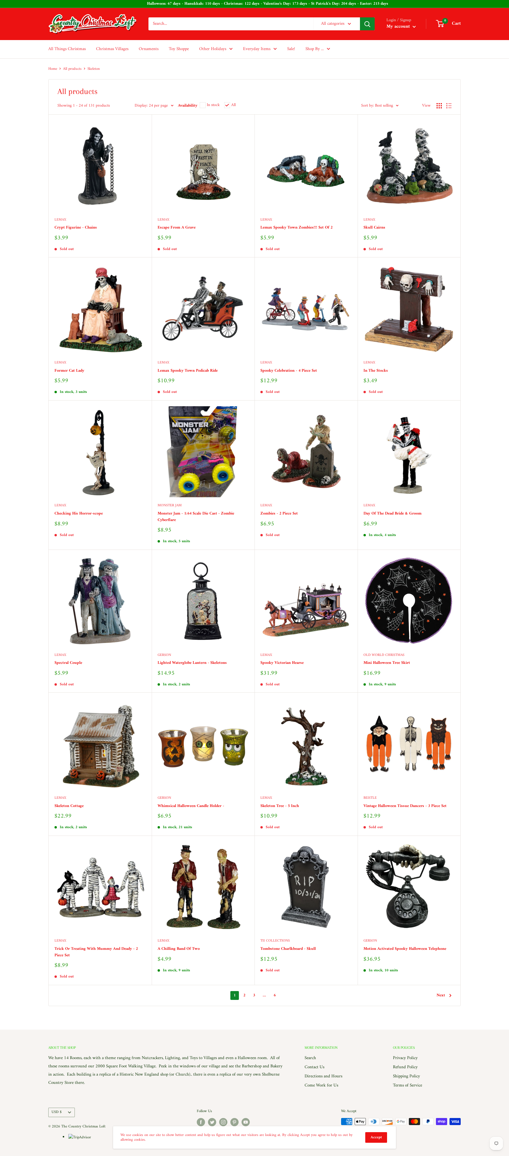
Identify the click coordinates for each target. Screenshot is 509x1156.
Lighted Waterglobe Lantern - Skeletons (192, 663)
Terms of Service (407, 1085)
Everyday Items (256, 49)
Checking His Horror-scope (78, 513)
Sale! (291, 49)
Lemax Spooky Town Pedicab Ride (188, 371)
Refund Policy (405, 1067)
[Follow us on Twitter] (212, 1122)
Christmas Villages (112, 49)
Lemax (60, 220)
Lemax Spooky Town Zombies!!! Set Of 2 (296, 227)
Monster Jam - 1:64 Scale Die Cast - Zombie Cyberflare (196, 516)
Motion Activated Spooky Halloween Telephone (404, 949)
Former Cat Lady (69, 371)
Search (310, 1058)
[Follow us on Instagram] (223, 1122)
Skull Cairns (374, 227)
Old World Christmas (383, 655)
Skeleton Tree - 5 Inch (279, 806)
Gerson (164, 655)
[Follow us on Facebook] (201, 1122)
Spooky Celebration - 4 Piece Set (288, 371)
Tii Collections (275, 941)
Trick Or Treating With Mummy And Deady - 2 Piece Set (96, 952)
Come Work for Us (321, 1085)
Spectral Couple (68, 663)
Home (52, 68)
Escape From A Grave (177, 227)
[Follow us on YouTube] (246, 1122)
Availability (187, 105)
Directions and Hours (323, 1076)
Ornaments (148, 49)
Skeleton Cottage (69, 806)
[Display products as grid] (439, 105)
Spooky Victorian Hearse (282, 663)
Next (441, 995)
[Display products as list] (449, 105)
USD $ (57, 1112)
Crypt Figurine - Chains (75, 227)
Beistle (370, 798)
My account (398, 27)
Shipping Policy (406, 1076)
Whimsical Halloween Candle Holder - (191, 806)
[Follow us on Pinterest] (234, 1122)
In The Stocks (375, 371)
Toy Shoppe (179, 49)
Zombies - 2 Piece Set (279, 513)
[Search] (367, 23)
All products (72, 68)
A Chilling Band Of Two (179, 949)
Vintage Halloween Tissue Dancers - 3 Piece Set (405, 806)
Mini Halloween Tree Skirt (386, 663)
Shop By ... (314, 49)
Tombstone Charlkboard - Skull (288, 949)
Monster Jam (170, 506)
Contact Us (314, 1067)
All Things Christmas (67, 49)
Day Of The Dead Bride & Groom (392, 513)
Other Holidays (212, 49)
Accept (376, 1137)
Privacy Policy (405, 1058)
